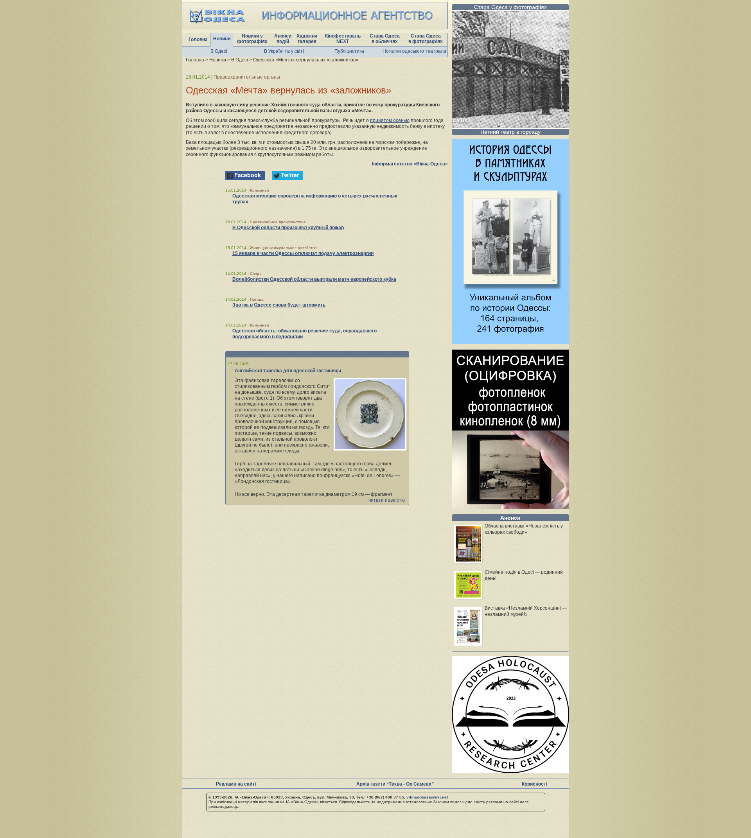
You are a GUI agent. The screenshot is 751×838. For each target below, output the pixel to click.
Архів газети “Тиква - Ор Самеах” (395, 784)
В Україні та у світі (284, 51)
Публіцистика (349, 51)
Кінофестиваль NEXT (343, 38)
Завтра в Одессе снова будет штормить (278, 305)
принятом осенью (390, 120)
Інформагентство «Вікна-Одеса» (410, 164)
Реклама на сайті (236, 784)
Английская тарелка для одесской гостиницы (288, 370)
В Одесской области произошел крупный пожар (288, 227)
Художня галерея (306, 38)
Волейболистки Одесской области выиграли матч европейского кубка (314, 279)
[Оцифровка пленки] (510, 506)
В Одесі (218, 51)
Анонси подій (282, 38)
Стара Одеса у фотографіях (510, 7)
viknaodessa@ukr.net (427, 797)
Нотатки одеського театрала (414, 51)
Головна (198, 39)
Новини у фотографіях (252, 38)
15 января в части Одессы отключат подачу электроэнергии (303, 253)
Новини (221, 38)
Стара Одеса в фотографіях (425, 38)
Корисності (534, 784)
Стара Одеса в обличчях (385, 38)
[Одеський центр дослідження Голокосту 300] (510, 771)
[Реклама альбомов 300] (510, 342)
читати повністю (386, 500)
